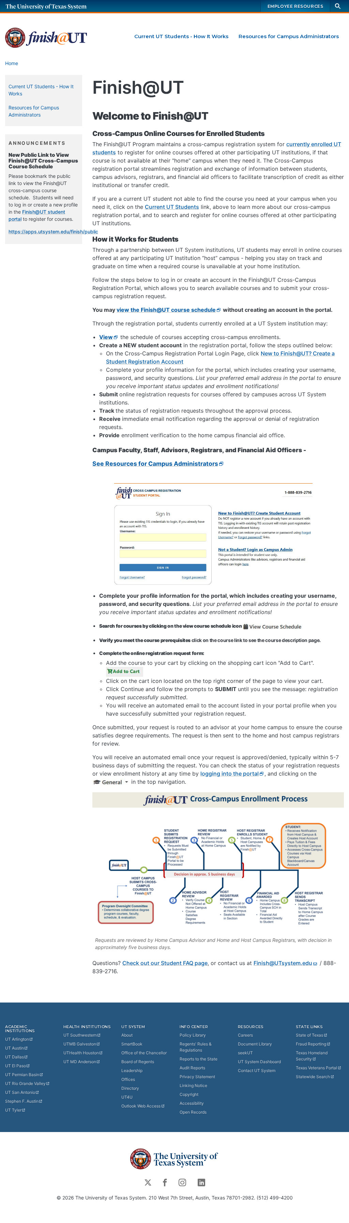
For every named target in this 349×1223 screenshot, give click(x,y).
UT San (20, 1092)
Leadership (131, 1070)
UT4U (127, 1097)
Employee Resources (295, 6)
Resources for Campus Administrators (289, 36)
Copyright (189, 1094)
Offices (128, 1079)
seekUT (245, 1052)
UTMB (79, 1043)
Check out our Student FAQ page (165, 963)
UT (17, 1039)
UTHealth (81, 1052)
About (127, 1035)
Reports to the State (198, 1058)
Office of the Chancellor (144, 1052)
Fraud (311, 1043)
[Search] (337, 6)
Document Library (255, 1043)
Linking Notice (193, 1085)
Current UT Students (172, 206)
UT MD (79, 1061)
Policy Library (193, 1035)
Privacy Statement (197, 1076)
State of (309, 1035)
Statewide (313, 1076)
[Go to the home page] (53, 6)
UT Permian (22, 1074)
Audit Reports (192, 1067)
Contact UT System (256, 1070)
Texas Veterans (316, 1067)
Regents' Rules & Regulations (196, 1047)
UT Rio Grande (25, 1083)
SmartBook (131, 1043)
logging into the (229, 773)
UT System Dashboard (259, 1061)
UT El (15, 1065)
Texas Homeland (312, 1055)
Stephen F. (22, 1101)
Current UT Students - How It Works (181, 36)
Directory (130, 1088)
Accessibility (192, 1103)
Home (11, 63)
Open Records (193, 1112)
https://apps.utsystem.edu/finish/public (53, 231)
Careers (245, 1035)
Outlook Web (141, 1106)
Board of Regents (137, 1061)
